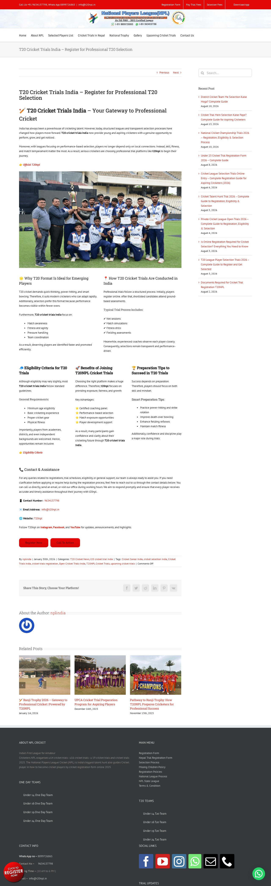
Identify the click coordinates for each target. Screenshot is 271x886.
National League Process (153, 776)
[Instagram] (179, 861)
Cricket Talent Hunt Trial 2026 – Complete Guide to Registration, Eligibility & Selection (225, 201)
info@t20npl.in (86, 4)
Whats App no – (28, 856)
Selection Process (149, 762)
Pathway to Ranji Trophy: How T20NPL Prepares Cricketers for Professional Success (96, 704)
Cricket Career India (132, 559)
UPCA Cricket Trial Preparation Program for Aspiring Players (40, 702)
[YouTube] (162, 861)
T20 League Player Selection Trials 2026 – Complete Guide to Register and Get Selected (225, 264)
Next (176, 72)
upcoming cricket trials (123, 563)
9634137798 (51, 500)
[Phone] (227, 861)
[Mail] (210, 861)
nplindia (26, 559)
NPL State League (149, 781)
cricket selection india (155, 559)
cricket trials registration (45, 563)
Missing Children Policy (152, 767)
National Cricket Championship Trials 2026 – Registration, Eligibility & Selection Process (225, 137)
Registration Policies (150, 772)
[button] (258, 873)
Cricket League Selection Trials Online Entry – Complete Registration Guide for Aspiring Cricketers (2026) (223, 178)
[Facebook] (146, 861)
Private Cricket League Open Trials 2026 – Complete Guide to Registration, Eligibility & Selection (225, 223)
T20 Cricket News (79, 559)
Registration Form (149, 753)
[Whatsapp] (194, 861)
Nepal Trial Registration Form (155, 758)
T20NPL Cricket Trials (98, 563)
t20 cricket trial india (101, 559)
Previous (164, 72)
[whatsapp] (13, 862)
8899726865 (45, 856)
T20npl (38, 518)
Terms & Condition (149, 786)
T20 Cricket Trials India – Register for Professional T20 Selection (153, 702)
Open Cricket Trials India (72, 563)
